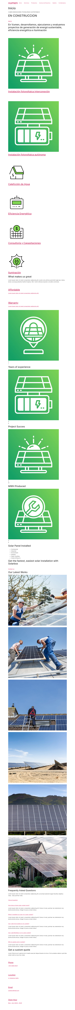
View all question (13, 900)
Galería (54, 3)
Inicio (20, 3)
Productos (34, 3)
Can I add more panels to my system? (18, 923)
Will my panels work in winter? (16, 942)
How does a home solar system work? (18, 905)
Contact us (11, 569)
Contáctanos (62, 3)
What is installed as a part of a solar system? (20, 914)
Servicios (26, 3)
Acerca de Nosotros (44, 3)
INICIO (10, 21)
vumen (13, 3)
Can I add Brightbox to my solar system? (19, 932)
